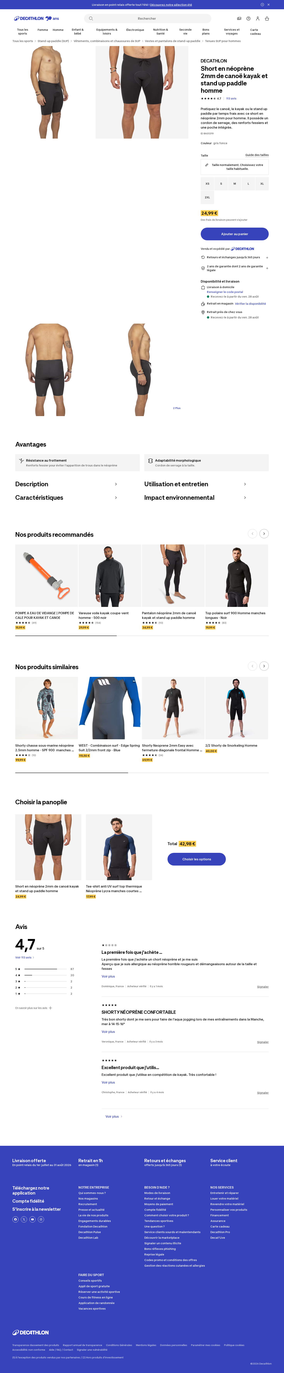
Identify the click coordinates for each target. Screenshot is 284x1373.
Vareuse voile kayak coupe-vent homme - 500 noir (104, 615)
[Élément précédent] (252, 533)
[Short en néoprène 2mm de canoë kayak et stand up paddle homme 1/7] (142, 92)
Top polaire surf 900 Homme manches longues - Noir (235, 615)
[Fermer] (268, 5)
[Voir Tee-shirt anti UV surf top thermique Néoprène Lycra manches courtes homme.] (119, 847)
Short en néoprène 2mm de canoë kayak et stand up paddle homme (47, 888)
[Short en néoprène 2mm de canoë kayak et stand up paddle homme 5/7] (142, 370)
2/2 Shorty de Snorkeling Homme (231, 745)
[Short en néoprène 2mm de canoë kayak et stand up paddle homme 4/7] (49, 370)
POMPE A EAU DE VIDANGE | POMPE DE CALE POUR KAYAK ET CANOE (45, 615)
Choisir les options (196, 859)
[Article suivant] (264, 533)
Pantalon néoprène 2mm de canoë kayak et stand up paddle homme (169, 615)
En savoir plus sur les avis (31, 1008)
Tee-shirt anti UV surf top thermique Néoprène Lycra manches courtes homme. (114, 888)
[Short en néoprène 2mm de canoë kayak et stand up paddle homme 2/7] (49, 92)
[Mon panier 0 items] (267, 18)
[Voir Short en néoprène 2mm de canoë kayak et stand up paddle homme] (48, 847)
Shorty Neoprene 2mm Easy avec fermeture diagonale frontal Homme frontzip (171, 748)
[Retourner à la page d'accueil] (36, 18)
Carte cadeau (255, 31)
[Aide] (248, 18)
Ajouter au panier (234, 234)
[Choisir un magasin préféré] (239, 18)
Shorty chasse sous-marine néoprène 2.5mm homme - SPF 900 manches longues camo (45, 748)
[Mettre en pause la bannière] (262, 5)
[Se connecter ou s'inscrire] (257, 18)
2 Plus (176, 408)
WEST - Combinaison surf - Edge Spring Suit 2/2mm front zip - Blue (110, 748)
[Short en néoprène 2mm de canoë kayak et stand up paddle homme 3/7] (95, 231)
